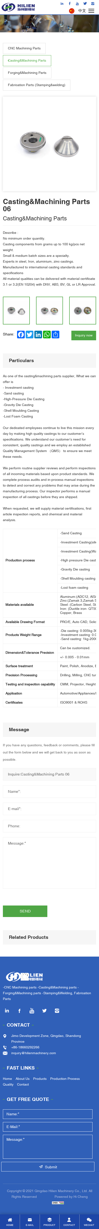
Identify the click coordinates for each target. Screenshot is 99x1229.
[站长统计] (49, 1202)
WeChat (89, 1225)
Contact (18, 1025)
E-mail (30, 1225)
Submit (51, 1167)
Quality (8, 1084)
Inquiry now (84, 335)
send (25, 911)
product (49, 1225)
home (9, 1225)
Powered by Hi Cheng (71, 1197)
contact (69, 1225)
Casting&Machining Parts (27, 61)
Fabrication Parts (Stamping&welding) (36, 85)
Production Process (65, 1079)
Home (7, 1079)
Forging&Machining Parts (27, 73)
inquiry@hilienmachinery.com (33, 1053)
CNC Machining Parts (24, 48)
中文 (82, 10)
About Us (23, 1079)
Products (40, 1079)
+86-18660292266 (25, 1047)
